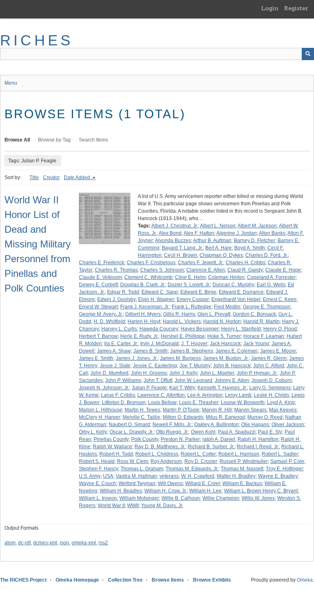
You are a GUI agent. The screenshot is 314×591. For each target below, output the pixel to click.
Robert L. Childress (156, 454)
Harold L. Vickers (182, 321)
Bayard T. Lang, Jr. (182, 248)
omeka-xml (84, 543)
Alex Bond (170, 233)
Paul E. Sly (270, 432)
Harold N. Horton (222, 321)
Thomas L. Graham (142, 469)
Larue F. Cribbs (118, 395)
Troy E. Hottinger (284, 469)
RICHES (36, 40)
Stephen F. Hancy (98, 469)
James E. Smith (96, 358)
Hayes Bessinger (200, 329)
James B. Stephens (191, 351)
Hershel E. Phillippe (183, 336)
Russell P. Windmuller (244, 461)
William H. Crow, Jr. (165, 491)
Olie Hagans (255, 424)
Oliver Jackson (287, 424)
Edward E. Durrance (241, 292)
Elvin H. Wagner (156, 299)
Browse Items (168, 580)
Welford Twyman (137, 483)
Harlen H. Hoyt (144, 321)
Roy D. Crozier (200, 461)
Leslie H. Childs (271, 395)
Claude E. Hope (283, 270)
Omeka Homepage (77, 580)
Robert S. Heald (96, 461)
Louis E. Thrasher (198, 402)
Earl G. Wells (271, 285)
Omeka (305, 580)
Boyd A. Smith (249, 248)
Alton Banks (272, 233)
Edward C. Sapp (159, 292)
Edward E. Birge (198, 292)
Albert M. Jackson (257, 226)
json (64, 543)
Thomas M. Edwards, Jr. (192, 469)
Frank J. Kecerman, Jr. (144, 307)
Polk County (144, 439)
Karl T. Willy (182, 388)
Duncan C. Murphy (233, 285)
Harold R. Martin (261, 321)
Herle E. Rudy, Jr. (139, 336)
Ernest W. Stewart (98, 307)
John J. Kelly (183, 373)
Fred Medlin (227, 307)
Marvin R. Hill (217, 410)
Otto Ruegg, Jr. (172, 432)
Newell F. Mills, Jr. (172, 424)
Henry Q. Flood (280, 329)
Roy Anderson (166, 461)
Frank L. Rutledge (191, 307)
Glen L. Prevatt (213, 314)
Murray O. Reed (265, 417)
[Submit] (308, 54)
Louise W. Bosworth (243, 402)
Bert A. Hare (218, 248)
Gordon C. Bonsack (254, 314)
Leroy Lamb (238, 395)
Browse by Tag (54, 140)
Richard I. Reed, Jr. (258, 446)
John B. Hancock (232, 366)
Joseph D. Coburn (271, 380)
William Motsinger (139, 498)
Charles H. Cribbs (245, 262)
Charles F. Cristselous (151, 262)
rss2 (103, 543)
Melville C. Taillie (141, 417)
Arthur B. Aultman (212, 240)
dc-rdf (24, 543)
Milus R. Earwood (225, 417)
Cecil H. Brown (180, 255)
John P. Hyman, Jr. (257, 373)
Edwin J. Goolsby (116, 299)
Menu (10, 83)
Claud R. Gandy (245, 270)
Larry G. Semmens (270, 388)
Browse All (17, 140)
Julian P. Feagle (149, 388)
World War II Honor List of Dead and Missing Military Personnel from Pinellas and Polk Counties (37, 244)
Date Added (77, 177)
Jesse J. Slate (115, 366)
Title (34, 177)
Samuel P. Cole (287, 461)
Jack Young (256, 343)
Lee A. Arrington (204, 395)
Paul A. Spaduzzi (237, 432)
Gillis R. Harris (179, 314)
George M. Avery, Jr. (101, 314)
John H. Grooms (149, 373)
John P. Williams (123, 380)
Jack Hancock (225, 343)
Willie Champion (220, 498)
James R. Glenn (269, 358)
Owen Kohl (203, 432)
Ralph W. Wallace (112, 446)
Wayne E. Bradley (278, 476)
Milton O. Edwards (183, 417)
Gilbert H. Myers (143, 314)
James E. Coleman (236, 351)
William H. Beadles (121, 491)
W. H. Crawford (197, 476)
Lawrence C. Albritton (161, 395)
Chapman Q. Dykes (221, 255)
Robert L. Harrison (238, 454)
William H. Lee (205, 491)
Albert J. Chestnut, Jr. (174, 226)
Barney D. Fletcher (254, 240)
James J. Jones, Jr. (136, 358)
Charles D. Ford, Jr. (266, 255)
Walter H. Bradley (236, 476)
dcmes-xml (45, 543)
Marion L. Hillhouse (100, 410)
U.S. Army (90, 476)
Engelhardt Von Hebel (235, 299)
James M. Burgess (180, 358)
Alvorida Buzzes (173, 240)
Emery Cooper (193, 299)
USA (108, 476)
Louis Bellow (162, 402)
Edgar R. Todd (123, 292)
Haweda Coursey (158, 329)
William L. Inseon (98, 498)
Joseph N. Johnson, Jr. (104, 388)
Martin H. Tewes (142, 410)
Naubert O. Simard (129, 424)
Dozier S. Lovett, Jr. (189, 285)
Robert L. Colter (198, 454)
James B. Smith (150, 351)
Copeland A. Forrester (271, 277)
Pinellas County (111, 439)
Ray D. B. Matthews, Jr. (160, 446)
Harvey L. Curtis (119, 329)
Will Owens (170, 483)
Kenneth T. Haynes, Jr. (222, 388)
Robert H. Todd (116, 454)
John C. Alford (268, 366)
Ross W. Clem (132, 461)
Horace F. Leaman (263, 336)
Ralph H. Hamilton (258, 439)
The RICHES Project (23, 580)
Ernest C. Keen (279, 299)
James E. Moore (278, 351)
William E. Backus (242, 483)
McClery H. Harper (99, 417)
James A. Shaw (114, 351)
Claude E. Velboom (100, 277)
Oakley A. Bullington (216, 424)
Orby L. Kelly (93, 432)
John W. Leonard (193, 380)
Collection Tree (125, 580)
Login (269, 8)
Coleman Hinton (226, 277)
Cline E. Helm (190, 277)
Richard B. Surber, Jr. (211, 446)
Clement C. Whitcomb (148, 277)
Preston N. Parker (180, 439)
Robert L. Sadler (280, 454)
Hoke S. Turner (224, 336)
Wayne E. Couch (97, 483)
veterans (169, 476)
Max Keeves (282, 410)
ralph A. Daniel (218, 439)
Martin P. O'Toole (181, 410)
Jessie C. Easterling (155, 366)
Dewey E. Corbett (98, 285)
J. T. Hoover (194, 343)
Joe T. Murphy (195, 366)
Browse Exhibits (212, 580)
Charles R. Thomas (116, 270)
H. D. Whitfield (109, 321)
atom (10, 543)
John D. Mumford (109, 373)
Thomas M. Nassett (242, 469)
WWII (133, 505)
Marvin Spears (250, 410)
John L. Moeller (217, 373)
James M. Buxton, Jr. (226, 358)
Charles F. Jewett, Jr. (200, 262)
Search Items (93, 140)
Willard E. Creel (202, 483)
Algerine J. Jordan (236, 233)
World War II (111, 505)
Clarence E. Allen (205, 270)
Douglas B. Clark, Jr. (142, 285)
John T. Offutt (158, 380)
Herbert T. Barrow (98, 336)
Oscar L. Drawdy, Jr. (131, 432)
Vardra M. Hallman (136, 476)
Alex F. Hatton (199, 233)
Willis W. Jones (258, 498)
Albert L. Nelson (218, 226)
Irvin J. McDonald (159, 343)
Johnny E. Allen (232, 380)
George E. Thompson (266, 307)
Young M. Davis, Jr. (162, 505)
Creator (51, 177)
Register (296, 8)
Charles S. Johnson (162, 270)
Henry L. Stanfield (241, 329)
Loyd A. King (281, 402)
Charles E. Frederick (101, 262)
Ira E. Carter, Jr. (121, 343)
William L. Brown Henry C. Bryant (261, 491)
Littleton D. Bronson (124, 402)
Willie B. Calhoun (180, 498)
